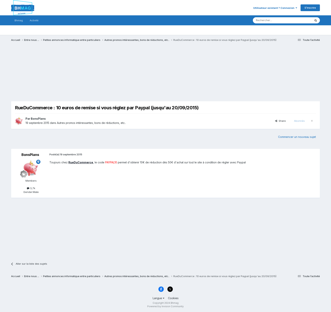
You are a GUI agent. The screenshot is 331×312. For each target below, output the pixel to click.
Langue (158, 298)
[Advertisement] (81, 74)
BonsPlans (38, 118)
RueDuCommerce (80, 162)
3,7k (32, 188)
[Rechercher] (315, 20)
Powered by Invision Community (165, 306)
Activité (34, 20)
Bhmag (19, 20)
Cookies (173, 298)
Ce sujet (301, 20)
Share (281, 120)
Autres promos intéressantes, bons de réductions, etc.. (91, 122)
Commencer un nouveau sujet (297, 136)
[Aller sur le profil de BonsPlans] (19, 121)
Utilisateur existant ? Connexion (274, 7)
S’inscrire (310, 7)
